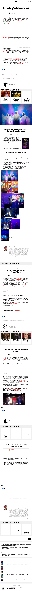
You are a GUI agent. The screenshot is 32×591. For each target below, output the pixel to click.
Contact (19, 587)
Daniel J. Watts (9, 58)
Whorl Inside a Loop (6, 37)
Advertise (21, 587)
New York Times (19, 20)
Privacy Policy (18, 588)
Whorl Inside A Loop (11, 78)
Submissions (24, 587)
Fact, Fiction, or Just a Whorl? (24, 72)
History (21, 381)
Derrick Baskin (5, 51)
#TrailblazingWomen (8, 389)
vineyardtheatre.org (14, 303)
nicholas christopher (6, 78)
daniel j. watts (13, 77)
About (16, 587)
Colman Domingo (9, 320)
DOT (12, 320)
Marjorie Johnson (16, 320)
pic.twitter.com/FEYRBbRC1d (16, 389)
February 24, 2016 (18, 390)
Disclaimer (27, 587)
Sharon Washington (21, 320)
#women (26, 388)
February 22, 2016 (17, 310)
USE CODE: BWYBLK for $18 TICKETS (16, 152)
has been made (24, 381)
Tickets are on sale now (6, 147)
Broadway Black (13, 12)
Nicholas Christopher (20, 53)
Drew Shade (11, 237)
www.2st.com (20, 63)
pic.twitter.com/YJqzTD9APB (7, 309)
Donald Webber (21, 77)
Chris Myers (9, 77)
